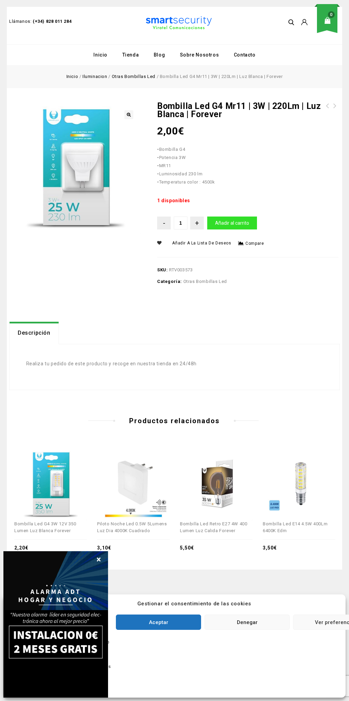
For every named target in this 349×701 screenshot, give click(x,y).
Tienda (130, 55)
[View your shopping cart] (329, 25)
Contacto (245, 55)
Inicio (100, 55)
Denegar (247, 622)
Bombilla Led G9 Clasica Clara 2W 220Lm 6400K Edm (327, 114)
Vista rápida (43, 470)
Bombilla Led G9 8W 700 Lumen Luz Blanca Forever (335, 114)
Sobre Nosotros (199, 55)
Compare (254, 243)
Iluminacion (94, 76)
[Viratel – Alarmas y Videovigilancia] (179, 22)
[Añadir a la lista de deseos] (58, 470)
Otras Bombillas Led (133, 76)
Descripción (34, 333)
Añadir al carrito (232, 223)
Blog (159, 55)
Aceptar (158, 622)
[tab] (34, 333)
